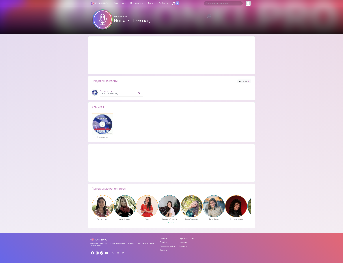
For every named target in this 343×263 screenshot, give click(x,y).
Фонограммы (120, 3)
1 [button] (169, 223)
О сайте (163, 242)
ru (113, 253)
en (123, 253)
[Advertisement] (168, 55)
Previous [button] (90, 200)
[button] (209, 16)
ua (117, 253)
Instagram (183, 242)
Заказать (163, 250)
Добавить (163, 3)
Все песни (242, 81)
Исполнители (136, 3)
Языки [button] (150, 3)
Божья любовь (106, 91)
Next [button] (252, 200)
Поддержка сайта (167, 246)
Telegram (183, 246)
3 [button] (174, 223)
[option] (117, 91)
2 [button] (172, 223)
